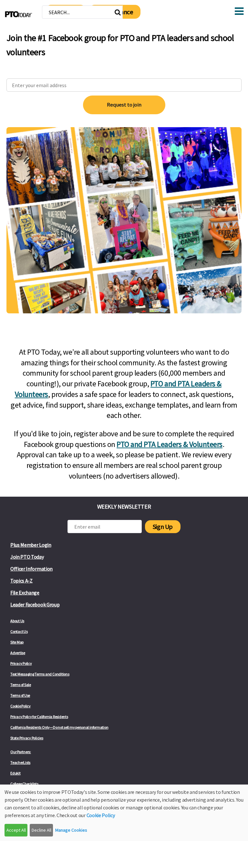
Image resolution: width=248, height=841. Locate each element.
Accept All (16, 830)
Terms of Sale (20, 684)
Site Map (17, 642)
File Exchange (24, 592)
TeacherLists (20, 762)
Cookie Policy (20, 706)
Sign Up (163, 526)
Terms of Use (20, 695)
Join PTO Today (27, 556)
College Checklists (24, 783)
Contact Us (19, 631)
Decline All (41, 830)
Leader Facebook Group (34, 604)
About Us (17, 620)
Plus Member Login (30, 545)
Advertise (17, 652)
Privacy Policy (21, 663)
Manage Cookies (71, 830)
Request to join (124, 104)
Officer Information (31, 568)
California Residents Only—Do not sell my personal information (59, 727)
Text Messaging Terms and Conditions (39, 674)
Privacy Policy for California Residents (39, 716)
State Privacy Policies (26, 737)
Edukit (15, 773)
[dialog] (124, 813)
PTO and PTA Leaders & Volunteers (169, 444)
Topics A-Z (21, 580)
